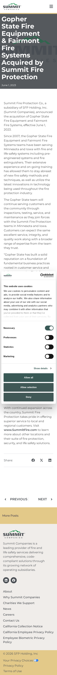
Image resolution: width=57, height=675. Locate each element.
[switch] (49, 337)
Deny (28, 397)
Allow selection (28, 387)
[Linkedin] (6, 580)
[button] (33, 460)
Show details (41, 368)
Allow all (28, 377)
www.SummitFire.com (20, 430)
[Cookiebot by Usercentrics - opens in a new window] (41, 275)
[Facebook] (14, 580)
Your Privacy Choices (18, 660)
